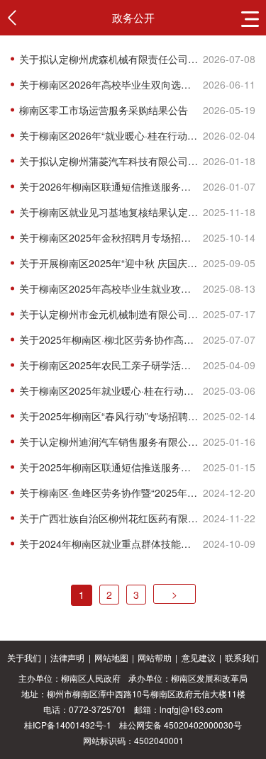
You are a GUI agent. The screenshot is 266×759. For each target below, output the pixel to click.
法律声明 (67, 657)
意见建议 (199, 657)
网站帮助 (155, 657)
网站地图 (111, 657)
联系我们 (242, 657)
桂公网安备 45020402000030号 (180, 725)
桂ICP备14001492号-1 (67, 725)
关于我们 (24, 657)
